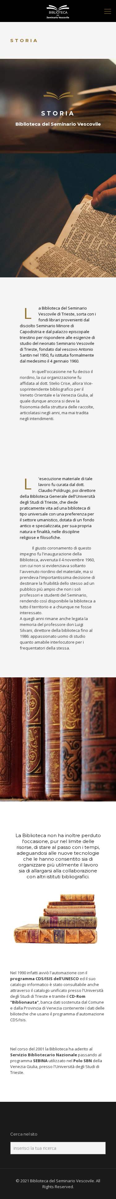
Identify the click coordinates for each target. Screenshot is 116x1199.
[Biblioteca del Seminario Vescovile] (58, 11)
